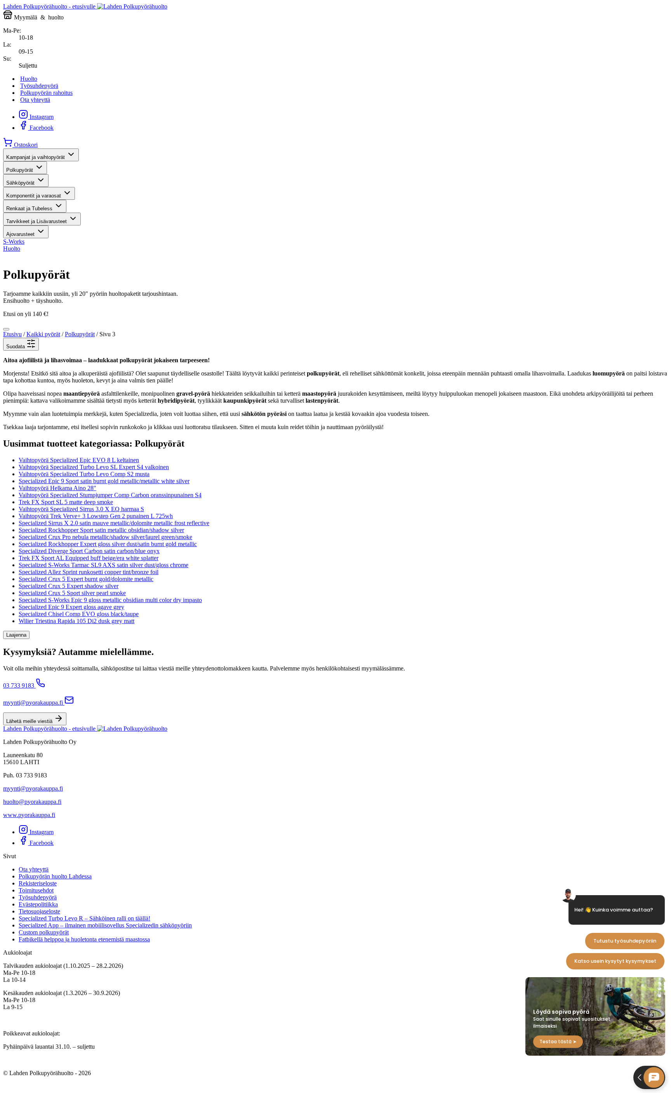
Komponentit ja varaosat (33, 196)
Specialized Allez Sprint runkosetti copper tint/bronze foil (88, 572)
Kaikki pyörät (43, 334)
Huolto (28, 78)
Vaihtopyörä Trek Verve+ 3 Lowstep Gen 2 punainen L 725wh (96, 516)
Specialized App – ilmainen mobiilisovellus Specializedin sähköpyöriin (105, 925)
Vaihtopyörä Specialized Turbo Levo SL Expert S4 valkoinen (94, 467)
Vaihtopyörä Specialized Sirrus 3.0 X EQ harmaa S (81, 509)
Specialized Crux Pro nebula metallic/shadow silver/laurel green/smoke (105, 537)
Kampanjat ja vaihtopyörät (35, 157)
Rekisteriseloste (38, 883)
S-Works (13, 241)
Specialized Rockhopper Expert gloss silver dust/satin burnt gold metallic (108, 544)
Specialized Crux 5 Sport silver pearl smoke (72, 593)
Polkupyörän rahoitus (46, 92)
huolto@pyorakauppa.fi (32, 801)
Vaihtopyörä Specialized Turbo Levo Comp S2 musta (84, 474)
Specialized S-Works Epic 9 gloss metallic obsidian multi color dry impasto (110, 600)
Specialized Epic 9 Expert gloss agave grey (71, 607)
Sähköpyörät (20, 183)
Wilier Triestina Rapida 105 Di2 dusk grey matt (76, 621)
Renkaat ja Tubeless (29, 208)
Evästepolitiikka (38, 904)
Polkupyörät (19, 170)
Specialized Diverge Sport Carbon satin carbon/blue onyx (89, 551)
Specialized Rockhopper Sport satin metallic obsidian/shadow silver (101, 530)
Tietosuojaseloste (39, 911)
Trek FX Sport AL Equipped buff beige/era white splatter (88, 558)
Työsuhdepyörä (39, 85)
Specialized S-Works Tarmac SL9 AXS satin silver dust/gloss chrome (103, 565)
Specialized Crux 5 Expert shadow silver (68, 586)
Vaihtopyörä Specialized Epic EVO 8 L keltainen (79, 460)
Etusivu (12, 334)
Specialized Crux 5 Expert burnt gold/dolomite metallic (86, 579)
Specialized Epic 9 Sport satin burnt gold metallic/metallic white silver (104, 481)
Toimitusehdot (36, 890)
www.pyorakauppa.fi (29, 815)
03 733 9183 (18, 685)
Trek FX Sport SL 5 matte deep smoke (66, 502)
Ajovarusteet (20, 234)
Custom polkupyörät (44, 932)
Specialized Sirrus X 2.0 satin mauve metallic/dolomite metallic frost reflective (114, 523)
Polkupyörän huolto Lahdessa (55, 876)
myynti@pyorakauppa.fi (33, 702)
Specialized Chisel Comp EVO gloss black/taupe (79, 614)
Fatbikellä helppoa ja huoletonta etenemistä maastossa (84, 939)
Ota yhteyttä (35, 99)
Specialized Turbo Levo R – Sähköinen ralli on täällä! (84, 918)
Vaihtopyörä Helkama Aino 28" (57, 488)
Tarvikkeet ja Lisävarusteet (36, 221)
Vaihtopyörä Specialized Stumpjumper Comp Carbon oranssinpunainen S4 (110, 495)
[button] (21, 344)
